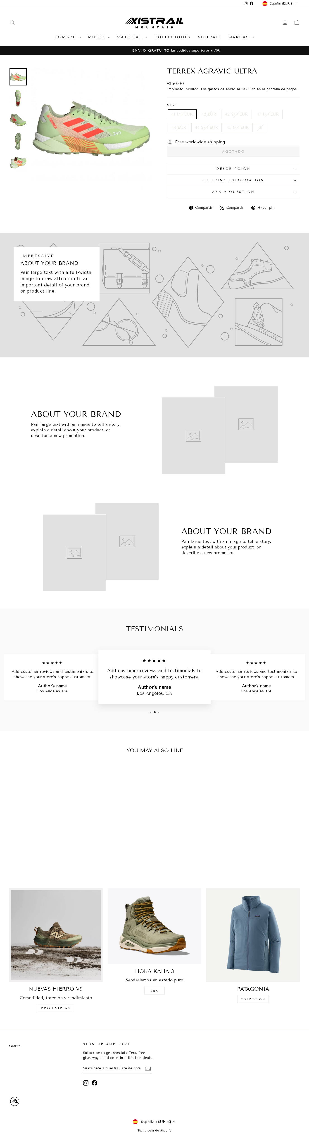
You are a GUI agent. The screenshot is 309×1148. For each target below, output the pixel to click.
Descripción (233, 169)
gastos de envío (221, 89)
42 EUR (209, 114)
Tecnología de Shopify (154, 1130)
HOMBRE (66, 37)
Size (172, 105)
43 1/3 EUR (268, 114)
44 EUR (178, 127)
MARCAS (239, 37)
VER (155, 990)
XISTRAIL (209, 37)
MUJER (97, 37)
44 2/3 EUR (206, 127)
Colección (253, 999)
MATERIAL (130, 37)
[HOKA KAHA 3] (154, 926)
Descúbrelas (56, 1008)
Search (15, 1046)
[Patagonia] (253, 935)
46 (260, 127)
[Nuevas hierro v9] (56, 935)
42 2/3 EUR (236, 114)
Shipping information (233, 180)
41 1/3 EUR (182, 114)
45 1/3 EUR (238, 127)
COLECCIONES (172, 37)
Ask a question (233, 192)
